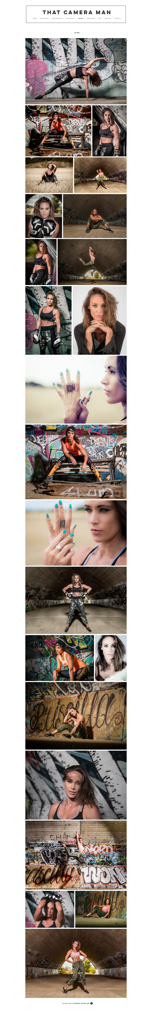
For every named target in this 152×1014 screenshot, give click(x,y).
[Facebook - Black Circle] (91, 1003)
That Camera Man (77, 12)
